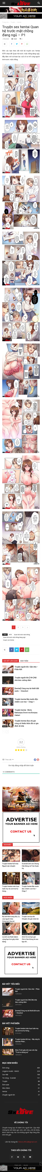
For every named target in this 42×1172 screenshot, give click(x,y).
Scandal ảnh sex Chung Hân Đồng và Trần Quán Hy (30, 866)
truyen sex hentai (8, 640)
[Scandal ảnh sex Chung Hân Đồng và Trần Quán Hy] (31, 855)
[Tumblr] (24, 1157)
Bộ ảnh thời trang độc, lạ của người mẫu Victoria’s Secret (11, 919)
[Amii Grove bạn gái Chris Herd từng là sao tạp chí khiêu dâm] (31, 929)
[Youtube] (30, 1157)
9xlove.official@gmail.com (27, 1142)
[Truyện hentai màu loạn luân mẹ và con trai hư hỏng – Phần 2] (11, 878)
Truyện (13, 22)
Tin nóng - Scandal (28, 861)
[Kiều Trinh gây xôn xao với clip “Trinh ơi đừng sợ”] (7, 1052)
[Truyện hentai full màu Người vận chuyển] (11, 855)
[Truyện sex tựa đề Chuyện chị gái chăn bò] (31, 908)
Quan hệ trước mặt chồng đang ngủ (14, 637)
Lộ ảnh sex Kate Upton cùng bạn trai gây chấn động (10, 939)
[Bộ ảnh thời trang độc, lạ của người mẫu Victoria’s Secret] (11, 908)
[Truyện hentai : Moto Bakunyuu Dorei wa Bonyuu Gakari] (7, 712)
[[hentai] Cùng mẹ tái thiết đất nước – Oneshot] (7, 691)
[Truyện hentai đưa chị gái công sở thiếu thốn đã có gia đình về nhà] (7, 723)
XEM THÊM (24, 661)
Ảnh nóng (6, 913)
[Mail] (18, 1157)
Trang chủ (5, 22)
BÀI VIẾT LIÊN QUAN (11, 661)
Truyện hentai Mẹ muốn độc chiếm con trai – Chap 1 (30, 888)
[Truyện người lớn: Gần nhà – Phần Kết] (7, 669)
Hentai (19, 22)
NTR (10, 634)
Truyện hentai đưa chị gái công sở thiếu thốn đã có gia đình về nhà (26, 723)
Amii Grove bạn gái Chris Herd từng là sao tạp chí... (30, 939)
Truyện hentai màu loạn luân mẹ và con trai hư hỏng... (10, 888)
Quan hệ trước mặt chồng (22, 634)
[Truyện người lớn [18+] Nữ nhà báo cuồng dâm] (7, 680)
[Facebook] (12, 1157)
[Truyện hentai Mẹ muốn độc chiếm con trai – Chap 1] (7, 702)
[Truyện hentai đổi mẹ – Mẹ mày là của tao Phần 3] (7, 1042)
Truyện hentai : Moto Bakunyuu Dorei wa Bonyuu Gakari (26, 712)
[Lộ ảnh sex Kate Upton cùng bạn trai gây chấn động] (11, 929)
